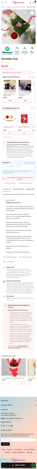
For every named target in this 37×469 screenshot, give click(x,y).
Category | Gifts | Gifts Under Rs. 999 (15, 7)
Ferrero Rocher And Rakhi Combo (9, 94)
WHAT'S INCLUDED (18, 189)
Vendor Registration (18, 452)
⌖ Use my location (29, 163)
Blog (3, 449)
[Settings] (30, 2)
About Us (10, 449)
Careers (7, 452)
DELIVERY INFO (30, 189)
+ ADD (10, 101)
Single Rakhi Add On (8, 127)
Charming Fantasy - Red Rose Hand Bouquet (13, 378)
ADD (9, 133)
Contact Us (18, 449)
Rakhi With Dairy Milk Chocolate (24, 94)
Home (2, 7)
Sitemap (29, 452)
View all (32, 108)
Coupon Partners (29, 449)
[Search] (6, 2)
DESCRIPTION (7, 189)
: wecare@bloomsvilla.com (14, 418)
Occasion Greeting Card (24, 127)
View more (31, 77)
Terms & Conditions (14, 347)
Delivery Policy (22, 346)
